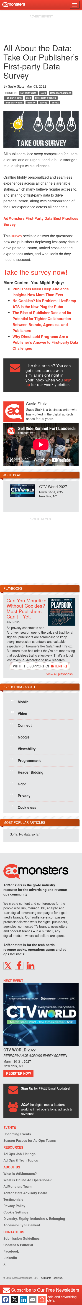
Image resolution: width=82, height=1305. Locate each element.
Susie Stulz (16, 86)
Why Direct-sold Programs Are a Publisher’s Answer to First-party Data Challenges (45, 342)
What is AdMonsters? (20, 1173)
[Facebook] (5, 1299)
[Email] (32, 1299)
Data (43, 92)
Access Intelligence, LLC (25, 1277)
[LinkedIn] (23, 1299)
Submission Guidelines (21, 1238)
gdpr (18, 784)
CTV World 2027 (53, 486)
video (19, 713)
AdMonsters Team (17, 1186)
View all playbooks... (60, 674)
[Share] (41, 1299)
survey (43, 102)
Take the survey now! (35, 272)
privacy (20, 795)
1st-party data (28, 92)
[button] (7, 966)
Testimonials (13, 1199)
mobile (20, 701)
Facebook (11, 1251)
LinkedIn (10, 1257)
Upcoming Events (17, 1134)
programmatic (25, 760)
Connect (21, 725)
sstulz (55, 102)
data (28, 97)
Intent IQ (59, 666)
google (20, 737)
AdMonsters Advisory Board (25, 1193)
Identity (31, 102)
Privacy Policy (14, 1205)
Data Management (60, 92)
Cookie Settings (15, 1212)
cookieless (23, 807)
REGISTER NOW (18, 1073)
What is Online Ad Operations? (27, 1180)
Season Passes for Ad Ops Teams (29, 1140)
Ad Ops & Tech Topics (20, 1160)
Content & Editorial (18, 1244)
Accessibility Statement (21, 1225)
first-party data (14, 102)
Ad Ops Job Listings (19, 1153)
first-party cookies (45, 97)
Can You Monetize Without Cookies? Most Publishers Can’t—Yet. (26, 608)
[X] (14, 1299)
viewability (23, 748)
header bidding (26, 772)
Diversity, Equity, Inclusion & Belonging (34, 1218)
